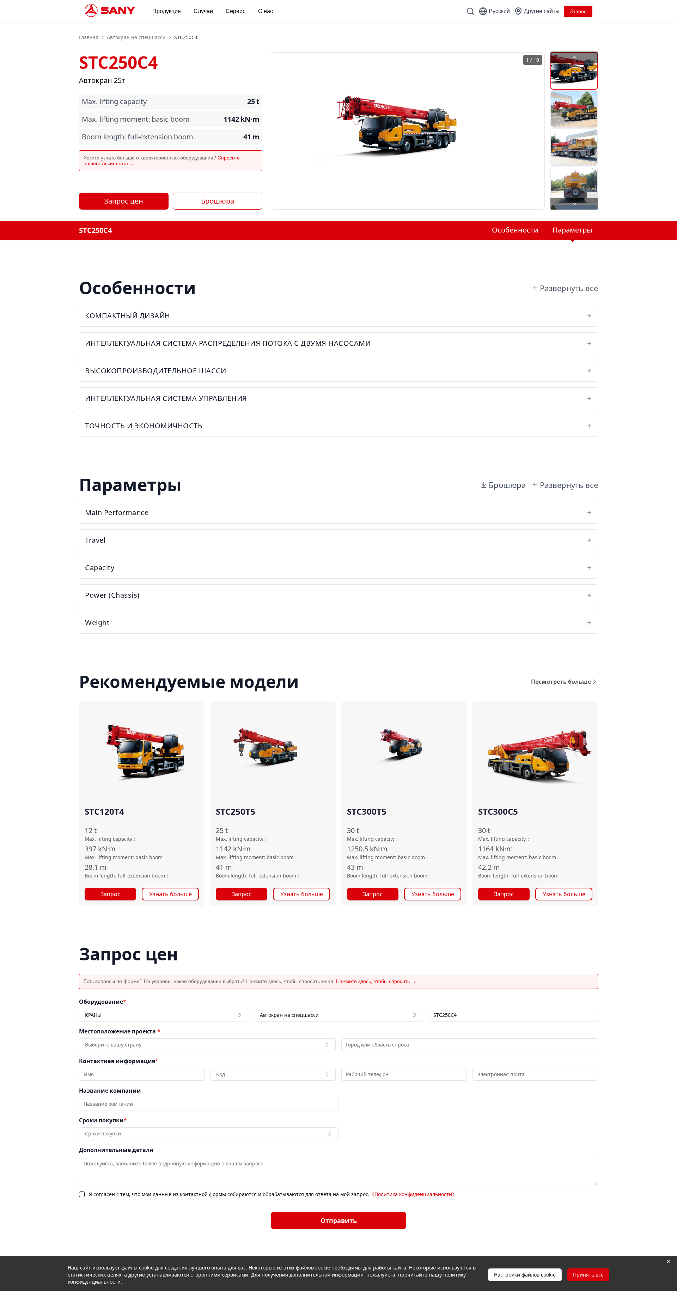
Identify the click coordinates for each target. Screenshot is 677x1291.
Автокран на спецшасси (136, 37)
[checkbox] (82, 1194)
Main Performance (116, 512)
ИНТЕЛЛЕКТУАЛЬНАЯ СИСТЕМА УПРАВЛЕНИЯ (166, 398)
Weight (97, 622)
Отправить (339, 1220)
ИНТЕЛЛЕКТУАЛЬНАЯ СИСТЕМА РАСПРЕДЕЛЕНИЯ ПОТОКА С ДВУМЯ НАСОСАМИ (228, 343)
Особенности (515, 230)
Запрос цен (123, 201)
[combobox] (163, 1015)
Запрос (110, 894)
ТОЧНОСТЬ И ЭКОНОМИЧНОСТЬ (143, 425)
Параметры (572, 230)
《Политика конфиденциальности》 (413, 1194)
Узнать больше (170, 894)
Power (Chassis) (112, 595)
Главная (88, 37)
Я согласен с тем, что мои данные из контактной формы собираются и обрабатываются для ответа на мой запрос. (273, 1194)
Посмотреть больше (561, 682)
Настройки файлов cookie (525, 1274)
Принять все (588, 1274)
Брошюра (217, 201)
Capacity (99, 567)
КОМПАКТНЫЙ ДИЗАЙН (127, 315)
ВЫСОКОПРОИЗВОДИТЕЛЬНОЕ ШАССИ (155, 370)
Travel (95, 540)
